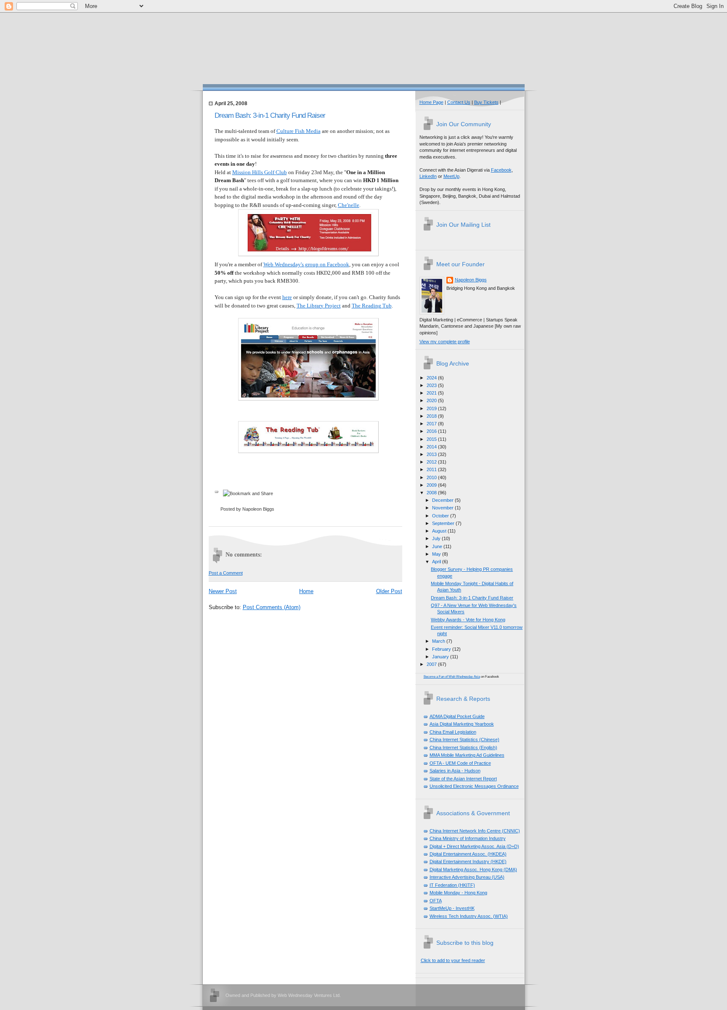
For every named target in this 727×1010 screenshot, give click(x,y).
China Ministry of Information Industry (468, 838)
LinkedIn (428, 176)
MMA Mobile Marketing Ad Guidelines (467, 755)
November (443, 507)
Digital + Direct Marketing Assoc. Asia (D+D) (474, 846)
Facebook (501, 169)
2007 (432, 664)
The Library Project (319, 305)
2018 (432, 416)
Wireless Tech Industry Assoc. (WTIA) (469, 916)
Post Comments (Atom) (271, 607)
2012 (432, 461)
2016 (432, 431)
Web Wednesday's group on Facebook (306, 264)
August (440, 530)
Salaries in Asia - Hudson (455, 770)
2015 (432, 439)
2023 (432, 385)
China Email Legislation (453, 731)
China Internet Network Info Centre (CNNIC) (475, 830)
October (441, 515)
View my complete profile (444, 341)
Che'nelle (348, 205)
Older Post (389, 591)
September (444, 523)
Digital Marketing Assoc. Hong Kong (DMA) (473, 869)
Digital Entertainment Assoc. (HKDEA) (468, 853)
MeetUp (451, 176)
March (439, 641)
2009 (432, 485)
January (441, 656)
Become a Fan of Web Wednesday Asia (452, 677)
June (437, 546)
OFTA (436, 900)
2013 (432, 454)
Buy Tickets (486, 102)
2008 (432, 492)
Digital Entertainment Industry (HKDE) (468, 861)
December (443, 500)
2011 (432, 469)
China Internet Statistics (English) (463, 747)
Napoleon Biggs (471, 279)
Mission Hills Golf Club (259, 172)
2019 (432, 408)
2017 (432, 423)
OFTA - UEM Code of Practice (460, 763)
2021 (432, 392)
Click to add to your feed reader (453, 960)
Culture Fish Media (298, 131)
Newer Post (223, 591)
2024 (432, 377)
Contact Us (458, 102)
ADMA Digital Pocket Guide (457, 716)
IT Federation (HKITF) (452, 885)
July (437, 538)
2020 (432, 400)
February (442, 649)
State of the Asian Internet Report (463, 778)
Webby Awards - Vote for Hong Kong (468, 619)
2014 (432, 446)
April (437, 561)
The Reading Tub (372, 305)
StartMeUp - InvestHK (452, 908)
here (287, 297)
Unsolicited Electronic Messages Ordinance (474, 786)
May (437, 554)
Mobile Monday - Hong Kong (458, 892)
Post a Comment (226, 572)
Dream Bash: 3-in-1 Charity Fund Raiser (270, 115)
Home (306, 591)
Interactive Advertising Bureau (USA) (467, 877)
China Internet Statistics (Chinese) (464, 739)
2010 (432, 477)
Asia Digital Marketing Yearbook (462, 723)
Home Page (431, 102)
